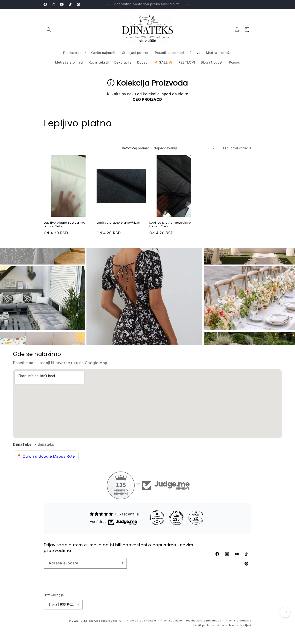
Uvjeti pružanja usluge (208, 625)
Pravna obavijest (240, 625)
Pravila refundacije (238, 620)
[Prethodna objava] (108, 4)
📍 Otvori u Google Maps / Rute (46, 456)
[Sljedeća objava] (187, 4)
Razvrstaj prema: (135, 148)
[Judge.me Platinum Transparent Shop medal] (157, 517)
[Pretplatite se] (121, 563)
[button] (49, 29)
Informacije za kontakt (141, 620)
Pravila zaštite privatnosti (203, 620)
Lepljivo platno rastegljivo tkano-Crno (170, 225)
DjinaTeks (86, 620)
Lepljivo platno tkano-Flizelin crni (120, 225)
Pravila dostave (171, 620)
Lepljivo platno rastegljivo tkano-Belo (64, 225)
